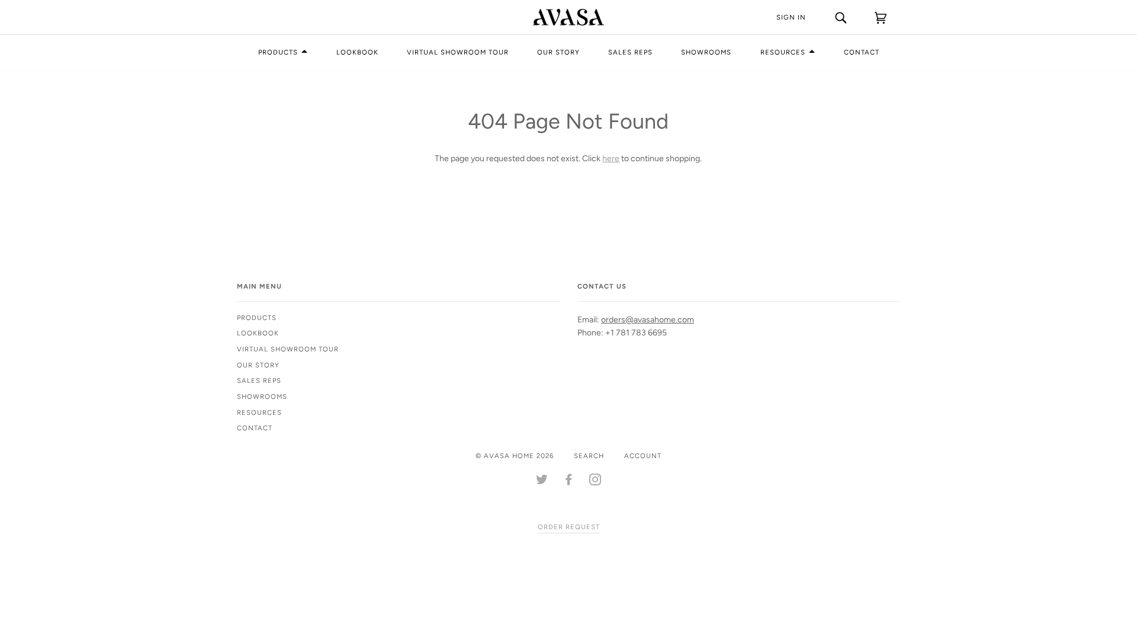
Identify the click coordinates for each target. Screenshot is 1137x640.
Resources (782, 52)
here (610, 158)
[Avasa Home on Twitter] (542, 482)
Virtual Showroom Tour (458, 52)
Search (589, 456)
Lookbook (357, 52)
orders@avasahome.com (647, 320)
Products (278, 52)
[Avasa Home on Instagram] (595, 482)
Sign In (791, 17)
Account (642, 456)
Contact (861, 52)
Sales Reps (630, 52)
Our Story (558, 52)
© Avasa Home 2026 (515, 456)
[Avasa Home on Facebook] (569, 482)
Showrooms (706, 52)
